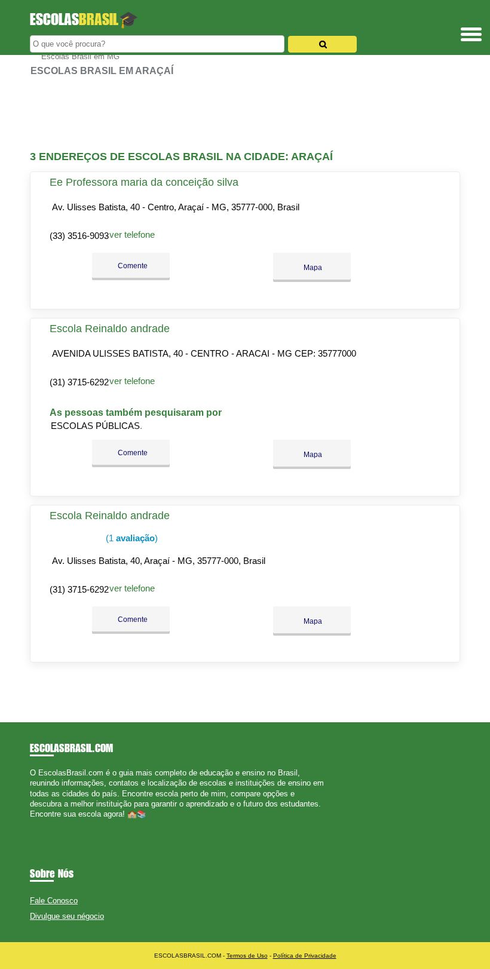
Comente (132, 266)
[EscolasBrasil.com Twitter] (38, 824)
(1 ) (130, 538)
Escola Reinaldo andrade (110, 329)
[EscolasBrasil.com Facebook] (32, 824)
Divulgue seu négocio (67, 916)
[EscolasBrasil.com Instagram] (43, 824)
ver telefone (132, 234)
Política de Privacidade (304, 955)
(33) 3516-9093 (79, 236)
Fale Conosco (54, 900)
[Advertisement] (245, 113)
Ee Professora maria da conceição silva (144, 182)
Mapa (312, 267)
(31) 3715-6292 (79, 382)
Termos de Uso (247, 955)
